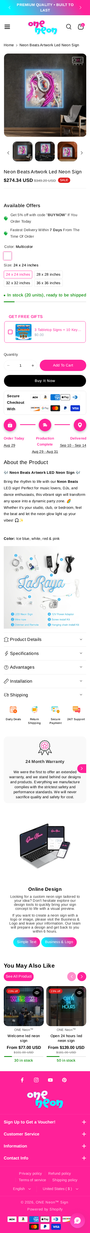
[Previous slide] (9, 7)
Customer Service (21, 1134)
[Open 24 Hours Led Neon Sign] (66, 1006)
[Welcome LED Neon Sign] (24, 1006)
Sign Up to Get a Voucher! (30, 1122)
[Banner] (45, 587)
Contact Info (16, 1158)
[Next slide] (80, 7)
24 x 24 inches (19, 275)
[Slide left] (8, 152)
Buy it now (45, 381)
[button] (7, 26)
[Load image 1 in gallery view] (22, 151)
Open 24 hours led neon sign (66, 1038)
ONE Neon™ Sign (52, 1202)
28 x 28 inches (49, 275)
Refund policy (59, 1173)
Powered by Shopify (45, 1209)
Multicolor (7, 256)
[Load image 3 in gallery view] (67, 151)
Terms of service (32, 1180)
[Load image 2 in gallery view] (45, 151)
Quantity (11, 354)
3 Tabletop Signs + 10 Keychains (58, 330)
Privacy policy (30, 1173)
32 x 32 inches (19, 284)
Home (9, 45)
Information (15, 1146)
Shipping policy (65, 1180)
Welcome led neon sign (24, 1038)
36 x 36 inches (49, 284)
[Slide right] (81, 152)
